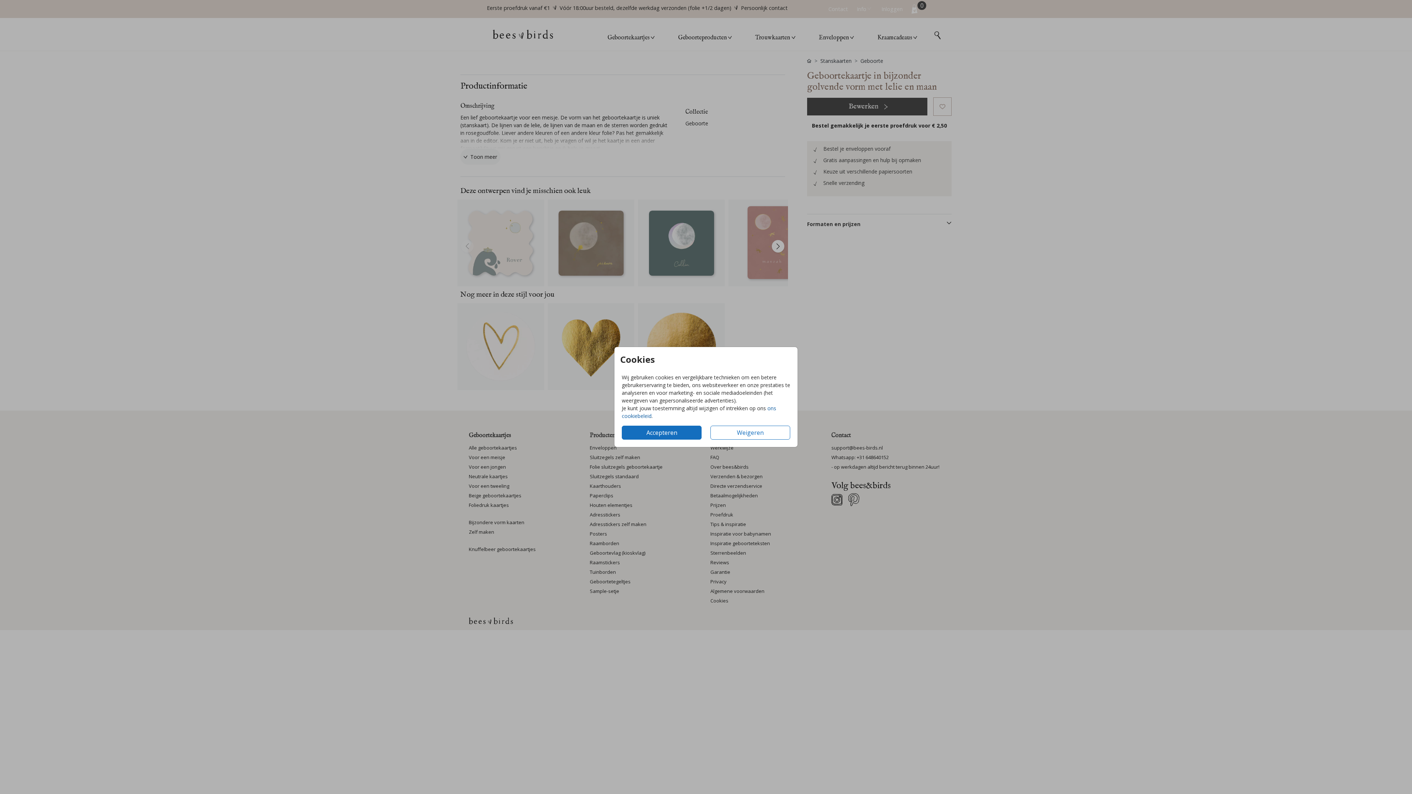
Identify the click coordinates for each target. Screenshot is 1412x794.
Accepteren (661, 433)
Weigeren (750, 433)
